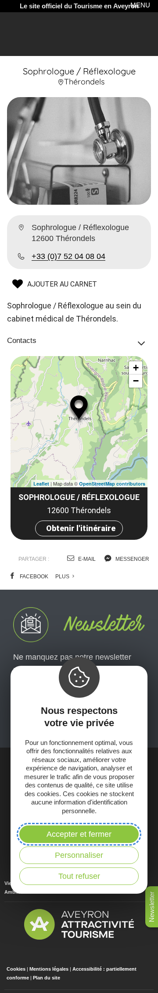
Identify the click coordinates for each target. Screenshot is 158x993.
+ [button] (136, 367)
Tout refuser (79, 876)
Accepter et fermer (79, 834)
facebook (33, 576)
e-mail (86, 559)
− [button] (136, 380)
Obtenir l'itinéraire (80, 528)
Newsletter (151, 907)
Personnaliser (79, 855)
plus (63, 576)
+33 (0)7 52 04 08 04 (68, 256)
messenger (131, 559)
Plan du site (46, 977)
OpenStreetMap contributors (112, 483)
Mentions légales (48, 969)
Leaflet (41, 483)
